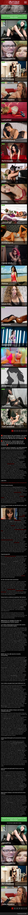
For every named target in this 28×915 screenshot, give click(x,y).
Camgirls (13, 525)
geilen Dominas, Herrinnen (10, 556)
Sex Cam (23, 575)
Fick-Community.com (22, 482)
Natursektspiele (10, 463)
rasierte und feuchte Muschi (7, 539)
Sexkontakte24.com (13, 482)
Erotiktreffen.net (4, 482)
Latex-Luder (16, 542)
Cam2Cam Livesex (11, 589)
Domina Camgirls (17, 492)
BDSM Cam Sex (17, 520)
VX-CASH (24, 913)
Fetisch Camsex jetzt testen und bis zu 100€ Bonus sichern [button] (14, 16)
